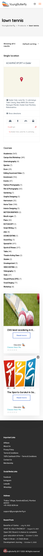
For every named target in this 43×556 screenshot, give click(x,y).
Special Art (8, 244)
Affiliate (6, 443)
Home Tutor (8, 204)
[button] (21, 79)
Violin (6, 275)
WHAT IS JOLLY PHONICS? (14, 529)
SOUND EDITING (9, 236)
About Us (7, 446)
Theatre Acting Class (11, 255)
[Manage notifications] (5, 551)
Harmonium (8, 201)
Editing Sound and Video (13, 173)
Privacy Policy (9, 450)
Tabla (6, 251)
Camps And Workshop (12, 157)
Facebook (7, 477)
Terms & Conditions (11, 453)
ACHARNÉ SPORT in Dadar (18, 63)
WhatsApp (7, 487)
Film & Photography (11, 189)
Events (6, 181)
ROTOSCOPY (9, 224)
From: (10, 127)
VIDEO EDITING (9, 267)
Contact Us (8, 460)
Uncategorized (9, 263)
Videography (8, 271)
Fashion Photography (12, 185)
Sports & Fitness (10, 248)
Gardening (7, 193)
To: (10, 132)
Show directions (14, 113)
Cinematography (10, 161)
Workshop (7, 287)
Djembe (6, 165)
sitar (5, 232)
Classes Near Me (14, 347)
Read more (22, 335)
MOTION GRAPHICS (11, 212)
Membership (8, 463)
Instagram (7, 480)
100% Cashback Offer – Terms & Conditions (20, 456)
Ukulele (6, 259)
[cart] (35, 4)
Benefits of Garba (11, 525)
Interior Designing (10, 208)
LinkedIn (7, 484)
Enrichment (8, 177)
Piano (6, 220)
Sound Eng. (8, 240)
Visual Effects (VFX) (11, 279)
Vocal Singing (9, 283)
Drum (6, 169)
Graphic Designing (10, 197)
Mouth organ (8, 216)
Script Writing (9, 228)
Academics (8, 154)
